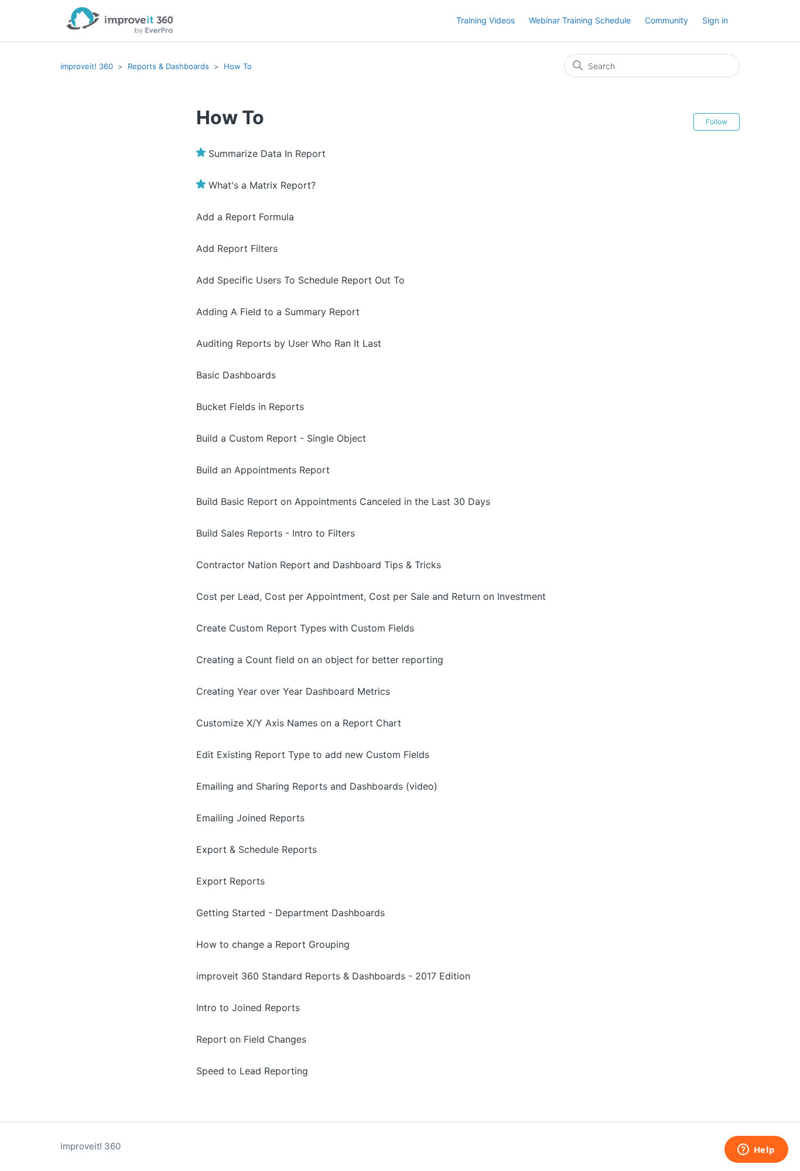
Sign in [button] (715, 20)
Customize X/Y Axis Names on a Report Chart (298, 723)
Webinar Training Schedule (580, 20)
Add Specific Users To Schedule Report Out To (300, 280)
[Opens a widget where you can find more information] (756, 1150)
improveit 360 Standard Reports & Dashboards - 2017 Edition (333, 976)
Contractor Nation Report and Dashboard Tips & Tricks (318, 565)
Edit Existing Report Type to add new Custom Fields (312, 754)
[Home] (119, 21)
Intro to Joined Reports (248, 1007)
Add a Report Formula (245, 217)
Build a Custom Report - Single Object (281, 438)
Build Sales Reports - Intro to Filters (275, 533)
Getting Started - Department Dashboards (290, 913)
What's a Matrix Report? (262, 185)
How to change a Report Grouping (273, 944)
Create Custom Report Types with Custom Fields (305, 628)
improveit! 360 (86, 66)
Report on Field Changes (251, 1039)
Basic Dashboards (236, 375)
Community (666, 20)
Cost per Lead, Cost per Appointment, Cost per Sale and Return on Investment (371, 596)
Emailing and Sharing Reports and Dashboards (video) (316, 786)
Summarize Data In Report (267, 153)
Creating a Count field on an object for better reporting (319, 659)
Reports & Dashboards (168, 66)
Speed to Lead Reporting (252, 1071)
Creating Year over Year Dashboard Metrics (293, 691)
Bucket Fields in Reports (250, 406)
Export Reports (230, 881)
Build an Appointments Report (263, 470)
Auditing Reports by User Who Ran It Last (288, 343)
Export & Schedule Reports (256, 849)
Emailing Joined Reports (250, 818)
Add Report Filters (237, 248)
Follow (716, 121)
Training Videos (485, 20)
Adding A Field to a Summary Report (278, 311)
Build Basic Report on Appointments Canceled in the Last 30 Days (343, 501)
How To (238, 66)
